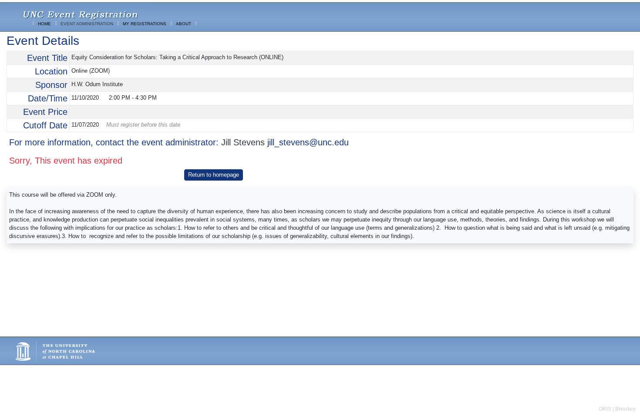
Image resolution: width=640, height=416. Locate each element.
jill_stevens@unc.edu (308, 142)
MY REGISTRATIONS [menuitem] (144, 23)
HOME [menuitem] (44, 23)
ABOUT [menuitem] (183, 23)
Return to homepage (213, 174)
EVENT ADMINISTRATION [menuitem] (87, 23)
